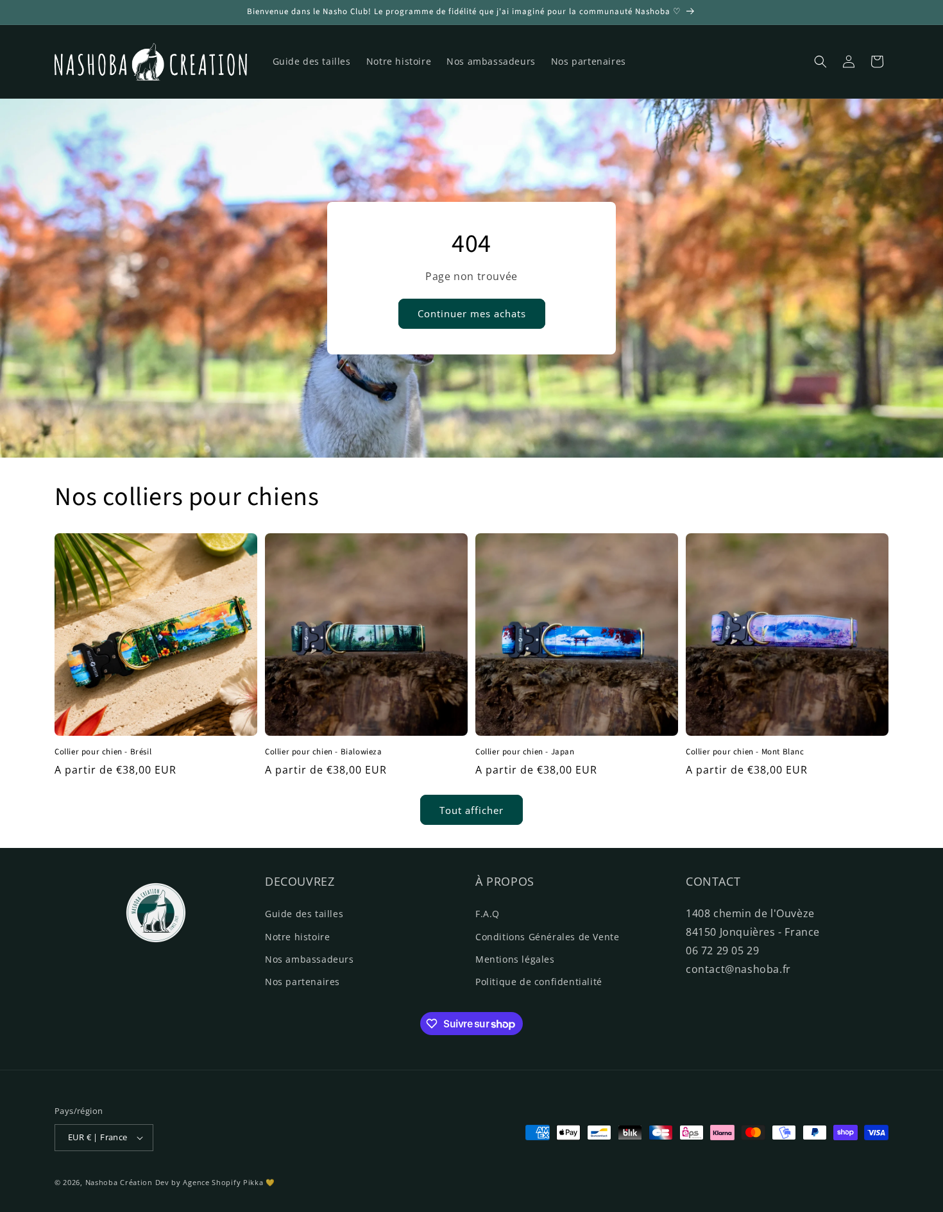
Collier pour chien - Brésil (103, 752)
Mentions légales (515, 959)
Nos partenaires (302, 981)
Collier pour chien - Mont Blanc (745, 752)
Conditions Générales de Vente (547, 937)
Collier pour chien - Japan (525, 752)
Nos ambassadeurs (309, 959)
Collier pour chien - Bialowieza (323, 752)
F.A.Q (487, 914)
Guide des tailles (304, 914)
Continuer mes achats (472, 314)
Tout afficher (471, 810)
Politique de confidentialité (538, 981)
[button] (820, 61)
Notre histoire (297, 937)
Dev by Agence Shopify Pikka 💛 (215, 1182)
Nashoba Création (119, 1182)
